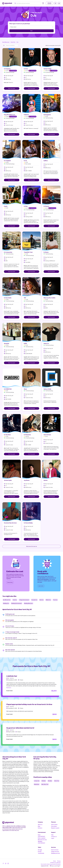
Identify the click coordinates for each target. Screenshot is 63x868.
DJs (17, 42)
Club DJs (15, 599)
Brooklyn (50, 780)
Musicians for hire (42, 839)
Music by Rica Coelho (49, 297)
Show (25, 389)
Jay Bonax (26, 480)
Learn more (40, 585)
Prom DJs (55, 599)
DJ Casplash (7, 160)
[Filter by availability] (11, 45)
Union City (56, 780)
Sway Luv (46, 343)
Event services (54, 849)
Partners (40, 828)
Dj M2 (25, 343)
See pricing (9, 582)
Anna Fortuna (47, 434)
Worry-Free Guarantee (43, 579)
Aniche (45, 480)
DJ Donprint (7, 68)
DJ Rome (46, 252)
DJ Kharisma (27, 434)
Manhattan (36, 784)
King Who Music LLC (9, 114)
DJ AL (25, 160)
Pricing (39, 851)
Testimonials (41, 853)
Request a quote (55, 828)
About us (40, 824)
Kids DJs (41, 599)
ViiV (25, 297)
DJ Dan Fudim (7, 297)
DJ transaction (8, 252)
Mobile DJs (48, 599)
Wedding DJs (6, 603)
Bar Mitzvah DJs (6, 599)
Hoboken (44, 780)
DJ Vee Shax (7, 434)
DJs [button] (33, 15)
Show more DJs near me (31, 546)
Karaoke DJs (34, 599)
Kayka (5, 206)
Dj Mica (46, 160)
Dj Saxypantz (47, 114)
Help (52, 834)
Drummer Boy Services (10, 523)
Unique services (55, 851)
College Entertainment (24, 599)
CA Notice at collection (55, 862)
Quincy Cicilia (47, 389)
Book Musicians (5, 42)
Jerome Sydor (8, 480)
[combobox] (28, 3)
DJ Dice (26, 68)
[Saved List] (55, 3)
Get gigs (40, 849)
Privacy (59, 861)
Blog (39, 826)
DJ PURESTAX (8, 389)
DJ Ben (26, 206)
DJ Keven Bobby (28, 523)
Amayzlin (6, 343)
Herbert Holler (47, 68)
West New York (45, 784)
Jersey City (36, 780)
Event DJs (13, 42)
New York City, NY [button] (37, 12)
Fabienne (26, 114)
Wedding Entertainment (16, 603)
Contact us (54, 836)
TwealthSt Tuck (28, 252)
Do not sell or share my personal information (51, 864)
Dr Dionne (46, 206)
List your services (49, 3)
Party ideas (54, 826)
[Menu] (59, 3)
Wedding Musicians (28, 603)
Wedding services (55, 853)
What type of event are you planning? (19, 23)
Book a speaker (41, 838)
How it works (54, 824)
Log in (43, 3)
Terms (54, 861)
